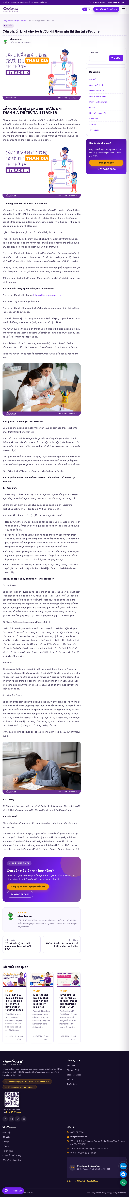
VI (84, 9)
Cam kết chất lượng (12, 1155)
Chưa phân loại (96, 85)
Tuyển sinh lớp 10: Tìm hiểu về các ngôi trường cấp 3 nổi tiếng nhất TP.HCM (68, 1000)
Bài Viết (15, 21)
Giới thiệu (71, 1065)
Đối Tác (70, 1079)
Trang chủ (7, 21)
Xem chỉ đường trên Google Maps (83, 1181)
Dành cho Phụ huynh (98, 102)
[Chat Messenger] (123, 1174)
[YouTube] (11, 1118)
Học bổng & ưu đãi (97, 113)
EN (89, 9)
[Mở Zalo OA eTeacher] (12, 1099)
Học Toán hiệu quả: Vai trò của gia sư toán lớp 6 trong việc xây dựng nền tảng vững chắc (14, 1002)
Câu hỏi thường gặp (12, 1160)
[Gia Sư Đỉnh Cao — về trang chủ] (11, 9)
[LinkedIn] (23, 1118)
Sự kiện (92, 124)
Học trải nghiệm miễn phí (106, 9)
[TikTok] (17, 1118)
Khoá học (93, 118)
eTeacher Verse (74, 1075)
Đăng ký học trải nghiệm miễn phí (28, 886)
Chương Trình (73, 1070)
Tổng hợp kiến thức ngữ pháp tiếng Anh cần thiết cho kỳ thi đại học (41, 1000)
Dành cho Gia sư (96, 90)
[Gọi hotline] (123, 1182)
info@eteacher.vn (118, 2)
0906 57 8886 (98, 2)
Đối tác (92, 107)
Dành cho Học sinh (97, 96)
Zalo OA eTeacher (13, 1112)
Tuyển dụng (94, 130)
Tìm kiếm (93, 52)
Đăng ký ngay (106, 162)
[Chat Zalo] (123, 1166)
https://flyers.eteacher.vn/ (47, 295)
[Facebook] (5, 1118)
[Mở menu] (123, 9)
